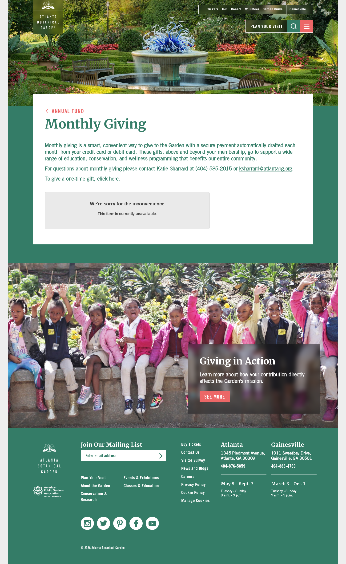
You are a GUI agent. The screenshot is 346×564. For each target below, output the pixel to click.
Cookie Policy (193, 493)
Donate (236, 9)
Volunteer (252, 9)
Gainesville (298, 9)
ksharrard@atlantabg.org (265, 168)
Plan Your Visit (266, 26)
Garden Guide (273, 9)
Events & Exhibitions (141, 478)
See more (214, 397)
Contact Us (190, 452)
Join (225, 9)
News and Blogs (194, 468)
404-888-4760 (283, 466)
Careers (187, 477)
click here (108, 179)
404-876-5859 (233, 466)
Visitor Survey (193, 460)
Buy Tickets (191, 444)
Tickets (212, 9)
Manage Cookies (195, 501)
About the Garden (95, 486)
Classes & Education (141, 486)
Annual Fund (68, 111)
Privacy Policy (193, 485)
